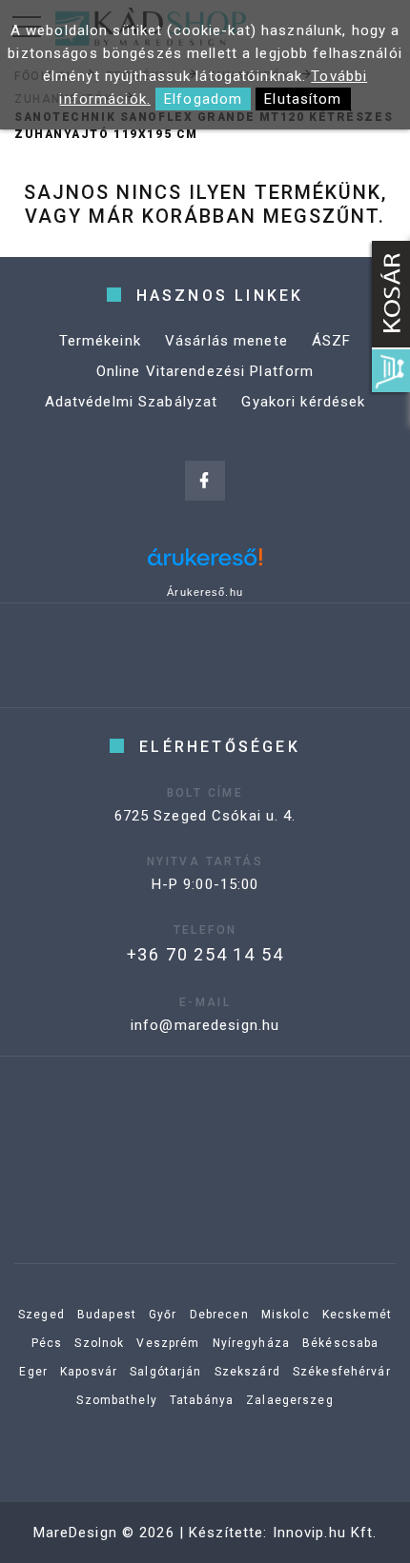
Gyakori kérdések (303, 401)
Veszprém (167, 1343)
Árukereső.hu (205, 592)
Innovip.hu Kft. (325, 1532)
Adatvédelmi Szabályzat (131, 401)
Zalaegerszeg (290, 1400)
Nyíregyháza (251, 1343)
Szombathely (116, 1400)
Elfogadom (203, 99)
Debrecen (219, 1314)
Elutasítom (302, 99)
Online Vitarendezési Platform (205, 371)
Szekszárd (247, 1371)
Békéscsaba (340, 1343)
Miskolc (285, 1314)
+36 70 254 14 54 (205, 954)
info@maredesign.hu (205, 1025)
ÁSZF (332, 340)
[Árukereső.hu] (205, 564)
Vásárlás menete (226, 340)
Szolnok (99, 1343)
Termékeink (100, 340)
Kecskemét (357, 1314)
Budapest (106, 1314)
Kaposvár (88, 1371)
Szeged (41, 1314)
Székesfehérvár (342, 1371)
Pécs (47, 1343)
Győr (163, 1314)
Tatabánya (202, 1400)
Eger (33, 1371)
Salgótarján (165, 1371)
